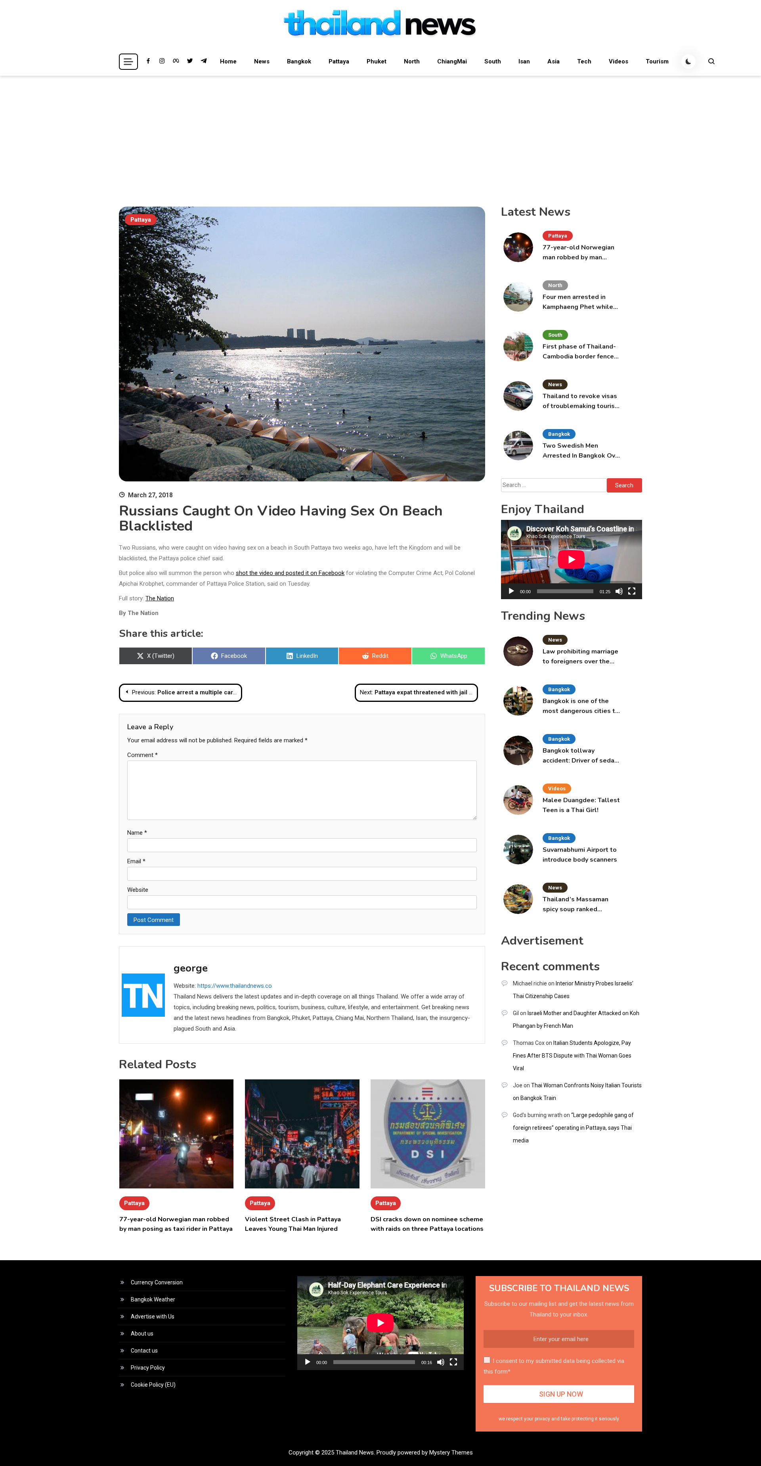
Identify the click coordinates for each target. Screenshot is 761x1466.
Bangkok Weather (153, 1299)
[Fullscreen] (632, 591)
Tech (584, 61)
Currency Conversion (157, 1282)
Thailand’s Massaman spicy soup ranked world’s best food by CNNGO (575, 904)
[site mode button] (688, 61)
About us (142, 1333)
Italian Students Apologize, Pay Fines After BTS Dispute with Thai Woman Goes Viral (572, 1055)
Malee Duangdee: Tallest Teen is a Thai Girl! (581, 805)
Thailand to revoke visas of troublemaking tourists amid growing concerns (582, 401)
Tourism (657, 61)
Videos (618, 61)
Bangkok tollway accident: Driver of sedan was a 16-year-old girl (580, 756)
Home (228, 61)
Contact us (144, 1350)
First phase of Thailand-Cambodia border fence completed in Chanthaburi (582, 352)
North (412, 61)
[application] (571, 559)
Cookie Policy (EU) (153, 1385)
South (492, 61)
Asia (553, 61)
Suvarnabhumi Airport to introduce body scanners (580, 854)
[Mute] (619, 591)
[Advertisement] (380, 135)
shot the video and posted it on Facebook (290, 573)
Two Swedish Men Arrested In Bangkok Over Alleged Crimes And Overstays (582, 451)
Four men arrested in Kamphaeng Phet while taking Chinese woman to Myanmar (581, 302)
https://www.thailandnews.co (234, 985)
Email (136, 861)
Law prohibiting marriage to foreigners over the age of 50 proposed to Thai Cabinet (580, 657)
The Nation (159, 598)
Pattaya (339, 61)
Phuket (376, 61)
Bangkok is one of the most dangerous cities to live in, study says (581, 706)
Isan (524, 61)
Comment (142, 755)
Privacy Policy (148, 1367)
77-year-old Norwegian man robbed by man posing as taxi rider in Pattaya (578, 253)
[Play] (511, 591)
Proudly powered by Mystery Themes (425, 1452)
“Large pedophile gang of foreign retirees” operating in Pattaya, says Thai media (573, 1128)
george (191, 968)
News (262, 61)
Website (137, 889)
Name (137, 832)
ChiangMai (452, 61)
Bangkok (299, 61)
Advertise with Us (152, 1316)
